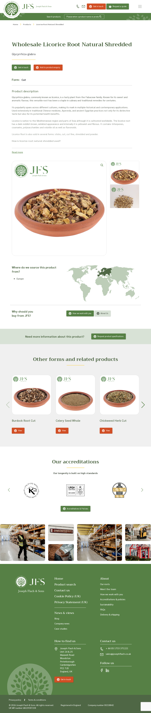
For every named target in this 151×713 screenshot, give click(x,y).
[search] (100, 16)
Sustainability (106, 604)
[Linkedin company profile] (107, 671)
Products (27, 24)
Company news (61, 623)
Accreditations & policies (112, 599)
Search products (54, 16)
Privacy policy (15, 699)
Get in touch (98, 6)
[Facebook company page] (101, 671)
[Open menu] (140, 6)
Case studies (60, 628)
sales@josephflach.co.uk (118, 654)
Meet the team (108, 589)
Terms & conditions (37, 699)
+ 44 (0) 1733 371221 (117, 648)
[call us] (77, 6)
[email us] (83, 6)
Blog (56, 618)
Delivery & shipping (109, 614)
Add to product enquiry (50, 67)
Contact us (62, 590)
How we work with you (82, 313)
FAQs (102, 609)
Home (15, 24)
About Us (104, 313)
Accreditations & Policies (77, 508)
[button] (143, 405)
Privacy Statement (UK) (70, 602)
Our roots (105, 584)
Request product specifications (110, 336)
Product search (65, 584)
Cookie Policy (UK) (67, 596)
